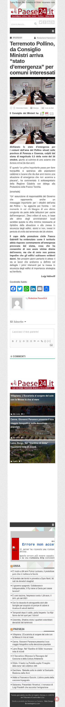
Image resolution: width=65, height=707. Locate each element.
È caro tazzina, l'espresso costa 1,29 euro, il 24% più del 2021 (31, 597)
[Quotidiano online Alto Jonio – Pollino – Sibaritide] (32, 12)
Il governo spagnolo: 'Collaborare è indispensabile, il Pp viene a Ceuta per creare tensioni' (32, 588)
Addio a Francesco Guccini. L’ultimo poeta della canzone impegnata (33, 679)
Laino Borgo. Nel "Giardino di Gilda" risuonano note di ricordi (29, 444)
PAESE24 (18, 629)
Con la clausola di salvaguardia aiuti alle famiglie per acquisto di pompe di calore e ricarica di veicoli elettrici (30, 605)
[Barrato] (23, 341)
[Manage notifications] (56, 699)
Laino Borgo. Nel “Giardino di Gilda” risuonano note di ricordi (32, 3)
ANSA (16, 566)
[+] (49, 341)
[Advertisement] (32, 488)
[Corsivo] (16, 341)
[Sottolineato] (20, 341)
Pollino (15, 461)
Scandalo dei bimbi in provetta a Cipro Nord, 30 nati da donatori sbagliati (33, 580)
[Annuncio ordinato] (27, 341)
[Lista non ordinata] (31, 341)
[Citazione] (34, 341)
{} (45, 341)
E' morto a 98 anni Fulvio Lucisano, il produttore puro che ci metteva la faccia (33, 572)
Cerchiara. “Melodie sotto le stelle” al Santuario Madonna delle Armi (32, 671)
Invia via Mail (49, 108)
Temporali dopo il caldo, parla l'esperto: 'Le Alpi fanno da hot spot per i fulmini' (32, 614)
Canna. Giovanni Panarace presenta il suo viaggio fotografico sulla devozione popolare (32, 423)
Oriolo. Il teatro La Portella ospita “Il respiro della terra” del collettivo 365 (31, 664)
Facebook (44, 22)
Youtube (48, 22)
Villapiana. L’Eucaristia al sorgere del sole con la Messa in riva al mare (32, 635)
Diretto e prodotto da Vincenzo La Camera (27, 701)
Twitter (40, 22)
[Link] (42, 341)
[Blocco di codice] (38, 341)
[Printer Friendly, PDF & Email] (47, 113)
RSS (53, 22)
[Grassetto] (13, 341)
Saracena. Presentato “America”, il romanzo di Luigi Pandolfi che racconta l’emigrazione (32, 686)
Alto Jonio (16, 414)
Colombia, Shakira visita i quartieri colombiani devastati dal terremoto (32, 621)
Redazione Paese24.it (46, 38)
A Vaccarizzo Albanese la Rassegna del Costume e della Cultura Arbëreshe (29, 657)
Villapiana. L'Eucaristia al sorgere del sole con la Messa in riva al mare (32, 397)
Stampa (36, 108)
